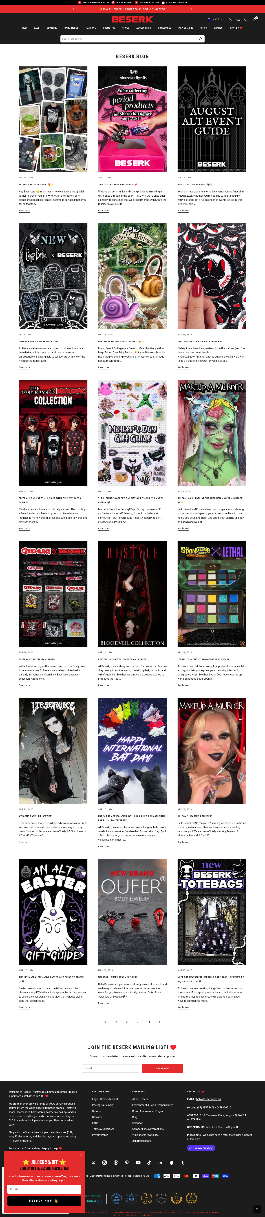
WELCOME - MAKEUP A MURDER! (195, 816)
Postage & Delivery (103, 1105)
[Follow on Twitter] (93, 1162)
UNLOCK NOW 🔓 (44, 1201)
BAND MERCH (72, 28)
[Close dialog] (80, 1155)
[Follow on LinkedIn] (160, 1162)
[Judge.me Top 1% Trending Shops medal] (191, 1198)
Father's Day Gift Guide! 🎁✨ (36, 184)
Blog (134, 1117)
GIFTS (203, 28)
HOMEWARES (164, 28)
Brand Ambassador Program (148, 1111)
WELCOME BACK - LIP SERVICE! (35, 816)
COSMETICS (109, 28)
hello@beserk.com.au (208, 1099)
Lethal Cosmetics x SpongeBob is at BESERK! (204, 659)
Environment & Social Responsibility (152, 1105)
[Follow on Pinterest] (127, 1162)
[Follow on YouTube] (138, 1162)
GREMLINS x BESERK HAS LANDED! (37, 659)
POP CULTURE (185, 28)
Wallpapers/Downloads (145, 1134)
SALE (36, 28)
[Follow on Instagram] (104, 1162)
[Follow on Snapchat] (171, 1162)
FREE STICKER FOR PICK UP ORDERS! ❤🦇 (200, 341)
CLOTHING (52, 28)
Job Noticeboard (141, 1140)
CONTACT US (194, 1091)
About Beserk (140, 1099)
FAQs (95, 1123)
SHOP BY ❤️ (236, 28)
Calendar (137, 1123)
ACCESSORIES (143, 28)
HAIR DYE (91, 28)
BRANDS (218, 28)
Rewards (97, 1117)
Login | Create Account (105, 1099)
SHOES (125, 28)
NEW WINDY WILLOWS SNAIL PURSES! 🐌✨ (121, 341)
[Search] (200, 39)
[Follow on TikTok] (149, 1162)
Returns (96, 1111)
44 (148, 1022)
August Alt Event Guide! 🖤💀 (195, 184)
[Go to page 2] (159, 1022)
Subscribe (162, 1068)
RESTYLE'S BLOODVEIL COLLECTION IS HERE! (122, 659)
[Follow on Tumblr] (183, 1162)
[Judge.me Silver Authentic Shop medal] (161, 1198)
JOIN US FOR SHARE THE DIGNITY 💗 (117, 184)
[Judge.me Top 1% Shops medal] (176, 1198)
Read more (24, 210)
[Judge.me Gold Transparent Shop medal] (146, 1198)
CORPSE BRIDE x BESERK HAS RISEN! (38, 341)
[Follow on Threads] (115, 1162)
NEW (24, 28)
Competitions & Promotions (148, 1129)
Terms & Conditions (103, 1129)
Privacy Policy (100, 1134)
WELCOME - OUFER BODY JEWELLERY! (118, 977)
